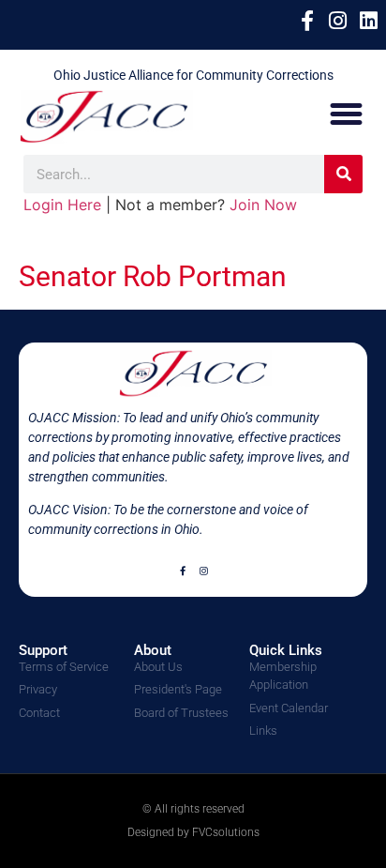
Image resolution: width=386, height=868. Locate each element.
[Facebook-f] (182, 570)
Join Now (263, 204)
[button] (346, 113)
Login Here (62, 204)
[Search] (343, 174)
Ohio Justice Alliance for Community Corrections (193, 75)
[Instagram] (203, 570)
